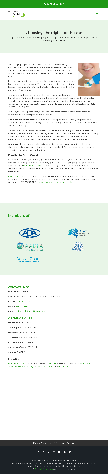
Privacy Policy (39, 443)
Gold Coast (50, 363)
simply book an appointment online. (56, 182)
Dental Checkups (80, 37)
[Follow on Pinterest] (70, 452)
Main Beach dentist (33, 165)
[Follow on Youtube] (59, 452)
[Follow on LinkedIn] (64, 452)
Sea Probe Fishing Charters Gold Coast (34, 366)
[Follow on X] (43, 452)
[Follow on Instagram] (54, 452)
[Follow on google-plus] (49, 452)
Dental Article (63, 37)
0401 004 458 (23, 306)
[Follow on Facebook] (38, 452)
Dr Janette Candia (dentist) (27, 37)
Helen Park (64, 366)
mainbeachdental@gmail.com (30, 311)
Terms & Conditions (56, 443)
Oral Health (59, 40)
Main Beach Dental (18, 176)
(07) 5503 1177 (55, 3)
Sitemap (71, 443)
